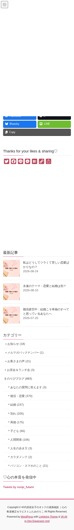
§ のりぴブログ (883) (18, 378)
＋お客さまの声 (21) (18, 361)
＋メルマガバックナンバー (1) (24, 352)
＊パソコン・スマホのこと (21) (27, 465)
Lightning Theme (48, 516)
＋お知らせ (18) (15, 343)
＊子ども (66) (16, 431)
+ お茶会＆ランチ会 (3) (20, 370)
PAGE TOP (68, 510)
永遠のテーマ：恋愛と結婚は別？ (44, 286)
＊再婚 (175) (15, 422)
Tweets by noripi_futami (18, 487)
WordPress (27, 516)
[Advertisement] (37, 208)
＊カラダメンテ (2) (19, 457)
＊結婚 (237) (15, 404)
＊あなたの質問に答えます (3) (26, 387)
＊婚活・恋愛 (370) (19, 396)
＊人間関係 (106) (18, 439)
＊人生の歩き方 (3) (19, 448)
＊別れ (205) (15, 413)
